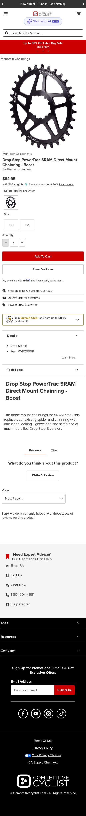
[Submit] (6, 33)
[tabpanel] (43, 493)
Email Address (21, 682)
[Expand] (78, 320)
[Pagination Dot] (38, 51)
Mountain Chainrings (15, 59)
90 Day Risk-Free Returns (24, 298)
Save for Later (42, 269)
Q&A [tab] (54, 450)
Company (8, 650)
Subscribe (64, 690)
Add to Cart (43, 256)
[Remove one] (5, 243)
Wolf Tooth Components (17, 154)
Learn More (68, 357)
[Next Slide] (83, 4)
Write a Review (43, 475)
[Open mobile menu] (5, 13)
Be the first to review (16, 169)
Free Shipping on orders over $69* (30, 291)
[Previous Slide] (3, 4)
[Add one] (22, 243)
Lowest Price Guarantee (23, 305)
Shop (4, 622)
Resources (8, 636)
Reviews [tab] (35, 450)
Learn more (66, 184)
